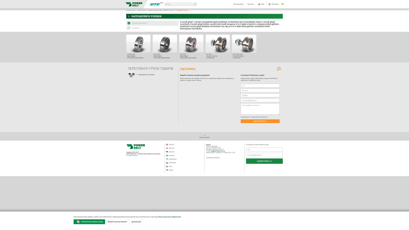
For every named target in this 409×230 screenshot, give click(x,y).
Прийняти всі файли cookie (92, 222)
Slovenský (172, 163)
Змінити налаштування (117, 222)
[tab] (152, 23)
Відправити (259, 121)
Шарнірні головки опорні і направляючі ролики (161, 10)
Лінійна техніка (142, 10)
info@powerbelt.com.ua (218, 151)
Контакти (251, 4)
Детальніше (136, 222)
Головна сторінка (131, 10)
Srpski (171, 170)
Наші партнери (238, 4)
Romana (171, 155)
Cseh (170, 166)
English (171, 148)
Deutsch (172, 152)
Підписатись (263, 161)
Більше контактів (213, 158)
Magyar (171, 144)
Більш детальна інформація (170, 217)
